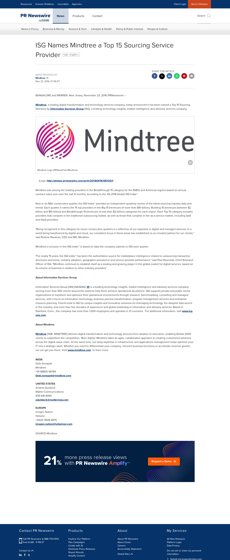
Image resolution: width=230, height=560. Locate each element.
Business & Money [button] (53, 29)
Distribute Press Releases (81, 549)
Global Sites (124, 554)
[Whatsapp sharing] (177, 76)
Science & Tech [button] (78, 29)
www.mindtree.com (79, 350)
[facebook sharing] (154, 76)
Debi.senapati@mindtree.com (53, 376)
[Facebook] (24, 555)
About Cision (124, 542)
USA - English (70, 54)
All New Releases (176, 539)
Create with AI (75, 545)
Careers (122, 545)
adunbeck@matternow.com (52, 400)
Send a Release (199, 4)
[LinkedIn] (21, 555)
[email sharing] (191, 76)
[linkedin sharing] (169, 76)
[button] (115, 141)
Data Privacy (173, 545)
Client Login (180, 4)
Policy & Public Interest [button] (129, 29)
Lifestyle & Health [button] (101, 29)
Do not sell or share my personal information (184, 552)
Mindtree (41, 105)
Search (201, 16)
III (88, 287)
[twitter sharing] (162, 76)
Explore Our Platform (79, 539)
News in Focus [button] (29, 29)
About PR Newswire (128, 539)
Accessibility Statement (129, 549)
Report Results (76, 552)
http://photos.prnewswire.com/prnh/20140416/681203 (80, 181)
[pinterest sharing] (184, 76)
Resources (26, 4)
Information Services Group (67, 109)
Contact (97, 16)
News (60, 16)
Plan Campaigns (76, 542)
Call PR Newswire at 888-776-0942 (41, 539)
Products (78, 16)
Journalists (63, 4)
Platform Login (174, 542)
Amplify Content (76, 555)
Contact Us (25, 550)
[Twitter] (29, 555)
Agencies (77, 4)
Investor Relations (44, 4)
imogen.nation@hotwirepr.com (54, 424)
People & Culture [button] (157, 29)
